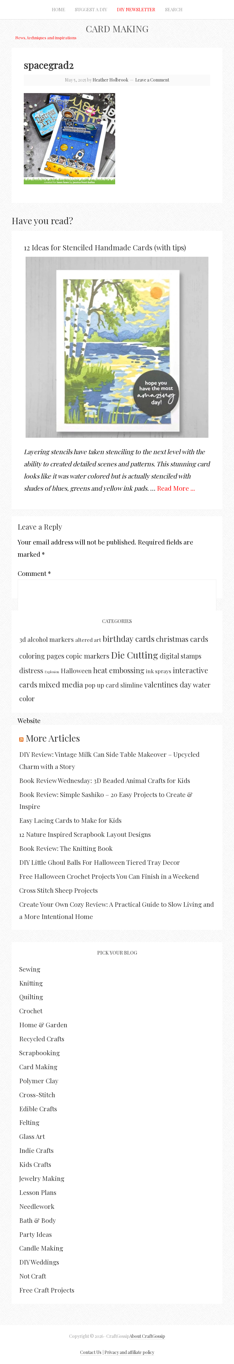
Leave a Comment (152, 80)
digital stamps (180, 655)
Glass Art (32, 1136)
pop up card (102, 685)
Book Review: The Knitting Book (66, 848)
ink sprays (158, 670)
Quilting (31, 996)
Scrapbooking (39, 1052)
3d (22, 639)
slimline (131, 685)
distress (31, 670)
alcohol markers (50, 639)
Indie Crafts (36, 1150)
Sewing (29, 969)
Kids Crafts (35, 1164)
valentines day (167, 684)
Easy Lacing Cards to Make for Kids (70, 820)
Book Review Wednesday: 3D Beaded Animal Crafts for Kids (104, 780)
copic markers (87, 655)
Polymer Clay (38, 1080)
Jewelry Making (41, 1178)
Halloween (76, 670)
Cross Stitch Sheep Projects (58, 890)
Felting (29, 1122)
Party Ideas (35, 1234)
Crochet (30, 1010)
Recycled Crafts (41, 1038)
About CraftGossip (147, 1336)
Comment (34, 573)
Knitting (31, 983)
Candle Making (41, 1248)
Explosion (52, 672)
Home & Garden (43, 1024)
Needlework (37, 1206)
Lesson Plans (37, 1192)
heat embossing (118, 670)
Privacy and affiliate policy (129, 1352)
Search (174, 9)
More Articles (53, 738)
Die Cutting (134, 655)
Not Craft (32, 1276)
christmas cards (182, 639)
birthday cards (128, 638)
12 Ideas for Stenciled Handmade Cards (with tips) (105, 247)
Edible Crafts (38, 1108)
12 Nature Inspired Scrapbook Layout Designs (85, 834)
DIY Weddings (39, 1262)
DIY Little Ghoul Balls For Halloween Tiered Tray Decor (99, 862)
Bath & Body (37, 1220)
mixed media (61, 684)
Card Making (117, 29)
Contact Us (90, 1352)
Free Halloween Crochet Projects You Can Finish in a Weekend (109, 876)
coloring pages (41, 655)
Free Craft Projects (46, 1290)
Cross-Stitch (37, 1094)
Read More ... (176, 488)
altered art (88, 639)
